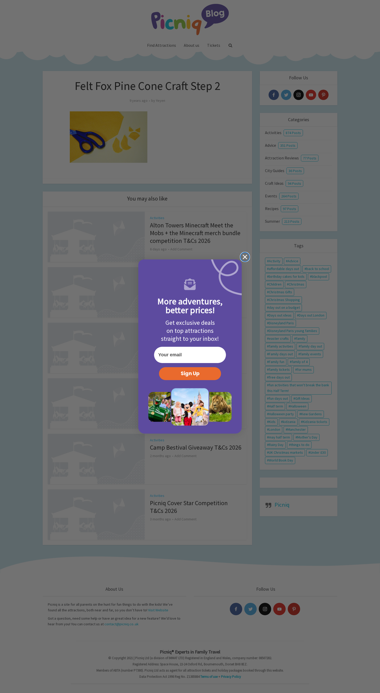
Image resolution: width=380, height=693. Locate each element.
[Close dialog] (244, 256)
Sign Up (190, 373)
